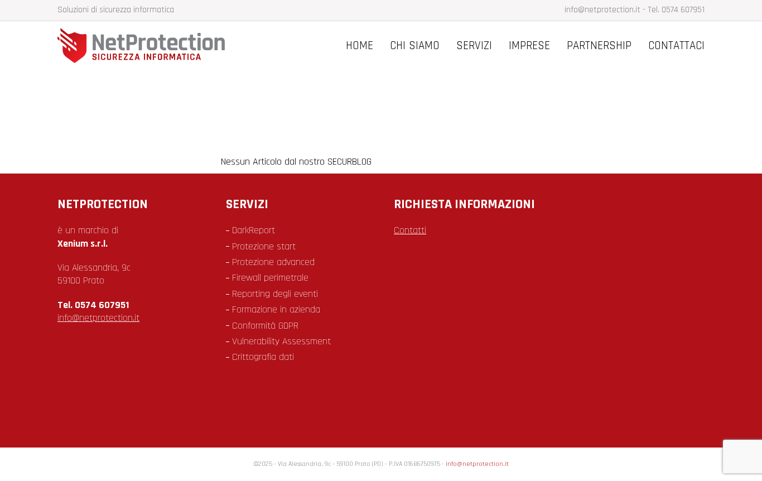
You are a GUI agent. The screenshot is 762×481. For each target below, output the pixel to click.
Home (359, 45)
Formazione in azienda (276, 309)
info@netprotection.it (602, 10)
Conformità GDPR (265, 325)
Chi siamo (415, 45)
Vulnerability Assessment (281, 341)
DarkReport (253, 230)
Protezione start (264, 246)
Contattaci (676, 45)
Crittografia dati (263, 356)
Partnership (599, 45)
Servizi (474, 45)
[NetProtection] (141, 60)
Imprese (529, 45)
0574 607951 (683, 10)
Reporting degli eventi (275, 293)
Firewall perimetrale (270, 277)
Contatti (410, 230)
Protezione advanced (273, 262)
